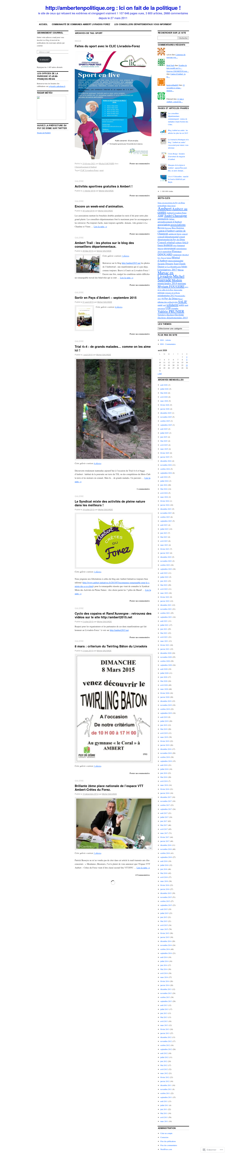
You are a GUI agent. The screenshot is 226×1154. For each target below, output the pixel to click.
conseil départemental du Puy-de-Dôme (171, 238)
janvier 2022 (164, 601)
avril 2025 (164, 445)
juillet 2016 (164, 865)
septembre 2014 (166, 953)
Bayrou (161, 227)
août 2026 (164, 385)
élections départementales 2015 (173, 317)
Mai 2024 (163, 489)
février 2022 (164, 597)
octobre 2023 (165, 517)
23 (187, 365)
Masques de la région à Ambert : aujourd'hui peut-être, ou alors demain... (177, 168)
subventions (161, 308)
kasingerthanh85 (172, 85)
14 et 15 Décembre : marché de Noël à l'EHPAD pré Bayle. (178, 179)
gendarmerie (177, 255)
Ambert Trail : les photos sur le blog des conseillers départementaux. (104, 244)
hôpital (169, 258)
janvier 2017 (164, 841)
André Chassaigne (175, 215)
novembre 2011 (166, 1089)
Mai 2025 (163, 441)
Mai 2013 (163, 1017)
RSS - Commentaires (168, 344)
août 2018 (164, 765)
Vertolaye (162, 314)
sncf (164, 305)
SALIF (182, 301)
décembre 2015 (165, 893)
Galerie (79, 181)
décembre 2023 (165, 509)
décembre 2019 (165, 701)
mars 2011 (164, 1121)
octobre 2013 (165, 997)
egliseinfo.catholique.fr (57, 86)
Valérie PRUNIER (171, 311)
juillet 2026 (164, 389)
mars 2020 (164, 689)
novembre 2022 (166, 561)
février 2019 (164, 741)
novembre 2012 (166, 1041)
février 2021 (164, 645)
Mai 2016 (163, 873)
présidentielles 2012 (166, 295)
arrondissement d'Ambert (170, 221)
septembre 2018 (166, 761)
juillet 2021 (164, 625)
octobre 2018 (165, 757)
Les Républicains (174, 266)
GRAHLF (185, 255)
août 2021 (164, 621)
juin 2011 (163, 1109)
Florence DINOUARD (170, 252)
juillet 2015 (164, 913)
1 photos (125, 255)
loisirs (184, 266)
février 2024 (164, 501)
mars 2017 (164, 833)
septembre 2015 (166, 905)
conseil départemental (168, 236)
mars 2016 (164, 881)
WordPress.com (166, 1149)
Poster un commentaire (140, 163)
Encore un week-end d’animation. (99, 206)
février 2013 (164, 1029)
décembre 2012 (165, 1037)
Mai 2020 (163, 681)
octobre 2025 (165, 421)
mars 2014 (164, 977)
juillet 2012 (164, 1057)
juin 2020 (163, 677)
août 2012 (164, 1053)
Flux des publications (168, 1141)
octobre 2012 (165, 1045)
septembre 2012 (166, 1049)
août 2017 (164, 813)
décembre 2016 (165, 845)
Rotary (180, 299)
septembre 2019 (166, 713)
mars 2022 (164, 593)
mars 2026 (164, 401)
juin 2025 (163, 437)
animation (163, 218)
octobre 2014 (165, 949)
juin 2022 (163, 581)
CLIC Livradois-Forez (89, 170)
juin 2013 (163, 1013)
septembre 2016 (166, 857)
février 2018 (164, 789)
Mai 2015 (163, 921)
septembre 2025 (166, 425)
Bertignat (168, 228)
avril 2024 (164, 493)
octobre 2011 (165, 1093)
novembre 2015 (166, 897)
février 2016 (164, 885)
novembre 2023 (166, 513)
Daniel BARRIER (165, 245)
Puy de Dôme (171, 298)
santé (160, 304)
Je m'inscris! (44, 59)
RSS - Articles (165, 340)
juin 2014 (163, 965)
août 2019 (164, 717)
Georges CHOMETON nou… (178, 71)
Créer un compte (166, 1133)
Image (78, 40)
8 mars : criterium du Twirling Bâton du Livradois (111, 646)
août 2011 (164, 1101)
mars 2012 (164, 1073)
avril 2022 (164, 589)
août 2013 (164, 1005)
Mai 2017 (163, 825)
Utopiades (174, 308)
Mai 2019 (163, 729)
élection (170, 314)
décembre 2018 (165, 749)
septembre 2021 (166, 617)
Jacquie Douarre (165, 263)
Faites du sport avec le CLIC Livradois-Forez (107, 46)
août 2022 (164, 573)
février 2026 (164, 405)
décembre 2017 (165, 797)
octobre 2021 (165, 613)
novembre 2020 (166, 657)
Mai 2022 (163, 585)
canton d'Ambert (166, 230)
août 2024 (164, 477)
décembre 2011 (165, 1085)
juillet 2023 (164, 529)
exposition (166, 251)
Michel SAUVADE (106, 163)
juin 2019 (163, 725)
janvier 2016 (164, 889)
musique (182, 283)
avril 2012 (164, 1069)
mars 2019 (164, 737)
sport (101, 170)
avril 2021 (164, 637)
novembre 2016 (166, 849)
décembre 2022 (165, 557)
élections (179, 314)
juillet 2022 (164, 577)
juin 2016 (163, 869)
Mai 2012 (163, 1065)
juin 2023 (163, 533)
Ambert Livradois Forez (176, 212)
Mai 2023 (163, 537)
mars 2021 (164, 641)
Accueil (43, 24)
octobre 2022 (165, 565)
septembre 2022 (166, 569)
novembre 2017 (166, 801)
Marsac (181, 269)
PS (163, 298)
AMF (161, 216)
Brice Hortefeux (178, 228)
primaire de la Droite (172, 293)
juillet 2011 (164, 1105)
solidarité (172, 305)
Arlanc (171, 219)
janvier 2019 (164, 745)
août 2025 (164, 429)
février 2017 (164, 837)
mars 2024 (164, 497)
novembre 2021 (166, 609)
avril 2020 (164, 685)
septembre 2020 (166, 665)
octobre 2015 (165, 901)
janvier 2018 (164, 793)
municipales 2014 (167, 283)
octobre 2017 (165, 805)
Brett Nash (170, 65)
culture (178, 242)
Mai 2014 (163, 969)
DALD (185, 242)
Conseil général (166, 242)
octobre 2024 (165, 469)
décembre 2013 (165, 989)
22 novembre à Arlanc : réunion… (176, 88)
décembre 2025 (165, 413)
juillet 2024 (164, 481)
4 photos (118, 306)
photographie (178, 290)
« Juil (160, 373)
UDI (168, 308)
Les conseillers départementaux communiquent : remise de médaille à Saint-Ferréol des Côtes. (178, 119)
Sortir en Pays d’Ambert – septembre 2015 (106, 297)
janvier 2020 (164, 697)
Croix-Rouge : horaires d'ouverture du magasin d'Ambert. (176, 156)
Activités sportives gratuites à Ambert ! (104, 186)
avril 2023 (164, 541)
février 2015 (164, 933)
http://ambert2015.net (131, 263)
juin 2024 (163, 485)
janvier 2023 (164, 553)
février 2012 (164, 1077)
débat (175, 245)
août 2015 (164, 909)
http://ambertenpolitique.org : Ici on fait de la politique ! (113, 8)
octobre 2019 (165, 709)
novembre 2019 (166, 705)
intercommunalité (175, 260)
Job (166, 267)
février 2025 (164, 453)
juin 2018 (163, 773)
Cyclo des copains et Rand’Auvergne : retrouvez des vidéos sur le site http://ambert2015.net (113, 615)
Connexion (164, 1137)
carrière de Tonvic (175, 234)
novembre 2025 (166, 417)
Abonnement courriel (50, 32)
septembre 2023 (166, 521)
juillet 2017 (164, 817)
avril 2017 (164, 829)
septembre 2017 (166, 809)
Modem (177, 280)
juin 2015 (163, 917)
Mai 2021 (163, 633)
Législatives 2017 (167, 269)
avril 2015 (164, 925)
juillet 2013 (164, 1009)
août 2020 (164, 669)
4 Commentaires (142, 874)
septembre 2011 (166, 1097)
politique (161, 292)
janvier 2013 (164, 1033)
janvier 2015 (164, 937)
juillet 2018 (164, 769)
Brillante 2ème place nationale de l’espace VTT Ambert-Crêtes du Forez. (109, 787)
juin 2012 (163, 1061)
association (164, 224)
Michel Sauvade (171, 277)
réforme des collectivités (168, 302)
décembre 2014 (165, 941)
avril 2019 (164, 733)
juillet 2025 (164, 433)
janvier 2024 (164, 505)
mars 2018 (164, 785)
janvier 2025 (164, 457)
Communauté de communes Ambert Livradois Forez (81, 24)
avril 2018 (164, 781)
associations (178, 224)
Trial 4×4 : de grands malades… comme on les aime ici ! (113, 348)
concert (185, 234)
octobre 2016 (165, 853)
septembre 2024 (166, 473)
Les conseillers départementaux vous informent (143, 24)
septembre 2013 (166, 1001)
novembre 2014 (166, 945)
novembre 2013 (166, 993)
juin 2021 (163, 629)
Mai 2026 (163, 393)
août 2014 (164, 957)
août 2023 (164, 525)
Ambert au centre (172, 210)
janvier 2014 (164, 985)
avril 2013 (164, 1021)
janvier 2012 (164, 1081)
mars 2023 (164, 545)
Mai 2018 (163, 777)
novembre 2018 (166, 753)
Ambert (165, 208)
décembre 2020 (165, 653)
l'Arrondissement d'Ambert (86, 166)
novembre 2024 (166, 465)
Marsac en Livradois (165, 274)
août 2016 (164, 861)
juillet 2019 (164, 721)
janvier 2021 (164, 649)
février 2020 (164, 693)
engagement (170, 248)
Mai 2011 (163, 1113)
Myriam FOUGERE (171, 286)
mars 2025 (164, 449)
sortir (181, 305)
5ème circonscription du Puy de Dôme (171, 202)
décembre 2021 (165, 605)
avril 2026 (164, 397)
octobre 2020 (165, 661)
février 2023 (164, 549)
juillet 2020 (164, 673)
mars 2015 (164, 929)
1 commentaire (143, 488)
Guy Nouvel (162, 258)
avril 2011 (164, 1117)
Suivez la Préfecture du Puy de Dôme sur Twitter (52, 127)
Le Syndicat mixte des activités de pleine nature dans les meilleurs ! (110, 503)
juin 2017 (163, 821)
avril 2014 (164, 973)
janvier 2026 (164, 409)
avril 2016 (164, 877)
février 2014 (164, 981)
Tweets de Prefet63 (44, 132)
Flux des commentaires (168, 1145)
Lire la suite (100, 226)
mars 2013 (164, 1025)
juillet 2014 (164, 961)
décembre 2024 (165, 461)
